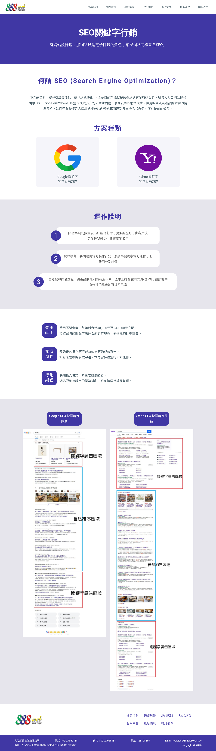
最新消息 (185, 7)
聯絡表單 (203, 7)
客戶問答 (167, 7)
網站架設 (129, 7)
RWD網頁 (148, 7)
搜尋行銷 (93, 7)
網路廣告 (111, 7)
